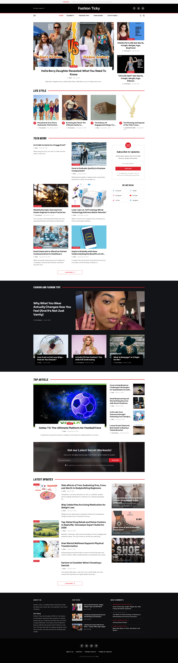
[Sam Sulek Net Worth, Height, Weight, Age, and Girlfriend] (77, 607)
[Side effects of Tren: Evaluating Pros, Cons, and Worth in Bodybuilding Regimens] (46, 492)
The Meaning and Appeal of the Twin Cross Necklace (133, 124)
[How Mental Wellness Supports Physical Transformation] (46, 549)
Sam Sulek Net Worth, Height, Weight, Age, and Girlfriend (94, 605)
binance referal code (119, 626)
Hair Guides (98, 15)
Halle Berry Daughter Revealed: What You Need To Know (73, 72)
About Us (69, 652)
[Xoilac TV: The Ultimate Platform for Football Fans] (69, 405)
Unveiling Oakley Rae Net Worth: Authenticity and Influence (95, 615)
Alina (70, 78)
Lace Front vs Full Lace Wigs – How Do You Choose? (50, 358)
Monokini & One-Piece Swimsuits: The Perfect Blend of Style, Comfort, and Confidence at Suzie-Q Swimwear (47, 124)
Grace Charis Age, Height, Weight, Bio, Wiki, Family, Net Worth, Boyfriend (127, 607)
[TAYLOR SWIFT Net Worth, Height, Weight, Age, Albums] (130, 64)
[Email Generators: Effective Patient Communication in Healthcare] (50, 237)
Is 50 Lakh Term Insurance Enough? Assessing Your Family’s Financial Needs (120, 414)
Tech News (75, 164)
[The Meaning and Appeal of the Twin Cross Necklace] (132, 107)
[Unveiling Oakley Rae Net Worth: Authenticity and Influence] (77, 617)
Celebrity (70, 15)
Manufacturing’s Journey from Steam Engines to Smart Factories (49, 211)
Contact (79, 652)
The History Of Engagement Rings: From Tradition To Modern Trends (105, 124)
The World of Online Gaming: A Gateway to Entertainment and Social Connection (127, 615)
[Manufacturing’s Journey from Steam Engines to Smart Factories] (50, 195)
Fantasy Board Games (120, 622)
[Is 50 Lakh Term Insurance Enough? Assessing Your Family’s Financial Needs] (139, 416)
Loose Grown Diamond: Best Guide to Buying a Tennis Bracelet (120, 428)
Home (61, 15)
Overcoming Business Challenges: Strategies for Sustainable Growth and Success (120, 387)
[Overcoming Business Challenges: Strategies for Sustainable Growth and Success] (139, 389)
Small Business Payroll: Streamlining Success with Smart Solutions (119, 401)
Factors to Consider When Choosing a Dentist (81, 564)
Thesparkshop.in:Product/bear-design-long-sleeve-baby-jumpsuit (128, 500)
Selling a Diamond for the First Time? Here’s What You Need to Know (93, 2)
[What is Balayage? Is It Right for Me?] (127, 346)
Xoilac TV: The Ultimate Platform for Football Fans (70, 427)
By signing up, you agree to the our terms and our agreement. (90, 465)
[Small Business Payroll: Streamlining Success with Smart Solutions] (139, 403)
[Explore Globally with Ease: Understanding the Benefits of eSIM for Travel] (89, 237)
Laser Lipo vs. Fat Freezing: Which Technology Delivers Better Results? (89, 211)
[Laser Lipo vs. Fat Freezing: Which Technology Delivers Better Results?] (89, 195)
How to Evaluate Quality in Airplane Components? (88, 169)
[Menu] (34, 16)
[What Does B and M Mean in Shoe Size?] (128, 523)
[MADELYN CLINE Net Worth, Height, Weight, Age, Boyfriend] (130, 31)
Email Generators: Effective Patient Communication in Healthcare (50, 252)
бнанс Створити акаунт (120, 620)
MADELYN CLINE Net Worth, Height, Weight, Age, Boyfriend (130, 45)
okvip (96, 656)
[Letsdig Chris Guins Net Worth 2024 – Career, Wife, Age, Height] (77, 627)
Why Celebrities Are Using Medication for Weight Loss (83, 506)
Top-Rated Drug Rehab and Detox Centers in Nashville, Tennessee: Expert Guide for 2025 (83, 525)
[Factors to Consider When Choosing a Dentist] (46, 568)
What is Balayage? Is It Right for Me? (126, 358)
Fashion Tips (84, 15)
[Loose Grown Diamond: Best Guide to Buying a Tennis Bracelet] (139, 430)
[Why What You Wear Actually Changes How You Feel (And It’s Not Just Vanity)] (110, 310)
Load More (69, 272)
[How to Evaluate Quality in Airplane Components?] (89, 154)
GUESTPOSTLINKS (130, 128)
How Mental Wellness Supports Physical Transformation (82, 544)
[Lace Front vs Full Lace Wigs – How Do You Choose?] (50, 346)
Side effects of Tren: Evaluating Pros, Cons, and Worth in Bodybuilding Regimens (83, 486)
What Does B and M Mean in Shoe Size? (126, 528)
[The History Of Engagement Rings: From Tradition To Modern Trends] (103, 107)
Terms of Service (105, 652)
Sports (70, 423)
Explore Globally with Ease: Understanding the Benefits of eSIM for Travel (88, 252)
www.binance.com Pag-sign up (122, 604)
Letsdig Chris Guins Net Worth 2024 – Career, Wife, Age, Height (95, 625)
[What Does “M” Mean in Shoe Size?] (128, 550)
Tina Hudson (127, 51)
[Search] (144, 16)
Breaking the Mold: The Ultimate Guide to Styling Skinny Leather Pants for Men (76, 124)
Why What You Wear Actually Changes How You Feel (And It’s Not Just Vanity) (52, 308)
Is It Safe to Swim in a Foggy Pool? (49, 145)
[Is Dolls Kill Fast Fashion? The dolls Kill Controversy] (89, 346)
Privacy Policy (129, 175)
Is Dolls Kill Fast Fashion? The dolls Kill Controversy (88, 358)
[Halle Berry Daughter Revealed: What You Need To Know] (73, 46)
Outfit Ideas (112, 15)
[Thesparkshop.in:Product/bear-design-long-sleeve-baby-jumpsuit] (128, 496)
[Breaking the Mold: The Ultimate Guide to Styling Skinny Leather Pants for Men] (74, 107)
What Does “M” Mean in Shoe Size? (126, 555)
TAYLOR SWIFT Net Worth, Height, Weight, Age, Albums (130, 78)
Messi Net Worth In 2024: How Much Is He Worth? (126, 629)
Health (36, 484)
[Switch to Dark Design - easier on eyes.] (140, 15)
